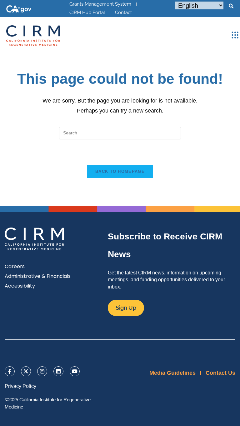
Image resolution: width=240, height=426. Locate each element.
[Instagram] (42, 371)
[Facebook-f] (10, 371)
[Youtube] (75, 371)
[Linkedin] (58, 371)
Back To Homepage (120, 171)
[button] (231, 6)
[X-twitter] (26, 371)
